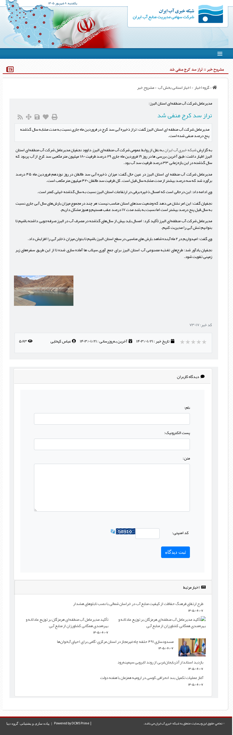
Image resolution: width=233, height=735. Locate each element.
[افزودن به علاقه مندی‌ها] (46, 117)
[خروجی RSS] (20, 117)
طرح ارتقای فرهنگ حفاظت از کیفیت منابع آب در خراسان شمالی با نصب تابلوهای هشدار (138, 604)
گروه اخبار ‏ (201, 87)
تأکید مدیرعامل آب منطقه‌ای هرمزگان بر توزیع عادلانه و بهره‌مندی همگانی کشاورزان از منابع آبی (67, 622)
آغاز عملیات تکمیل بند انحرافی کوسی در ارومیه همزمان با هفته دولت (151, 677)
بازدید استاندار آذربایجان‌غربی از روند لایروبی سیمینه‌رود (160, 662)
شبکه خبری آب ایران (180, 150)
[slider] (194, 342)
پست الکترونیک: (177, 432)
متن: (186, 458)
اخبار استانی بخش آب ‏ (174, 87)
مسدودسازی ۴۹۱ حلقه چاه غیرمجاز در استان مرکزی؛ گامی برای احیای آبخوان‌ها (115, 641)
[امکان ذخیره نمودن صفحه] (37, 117)
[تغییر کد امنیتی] (112, 533)
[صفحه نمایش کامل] (29, 117)
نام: (187, 407)
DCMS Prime (80, 723)
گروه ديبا (12, 723)
